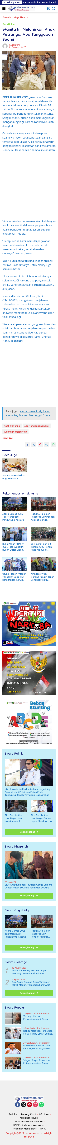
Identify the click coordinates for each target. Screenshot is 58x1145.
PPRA (43, 1128)
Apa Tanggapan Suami (36, 426)
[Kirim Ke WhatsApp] (53, 444)
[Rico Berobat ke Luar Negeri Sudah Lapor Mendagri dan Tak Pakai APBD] (42, 806)
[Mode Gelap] (48, 8)
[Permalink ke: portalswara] (5, 45)
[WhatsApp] (41, 1105)
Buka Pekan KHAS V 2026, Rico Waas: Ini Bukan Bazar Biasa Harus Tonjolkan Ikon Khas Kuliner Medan (13, 547)
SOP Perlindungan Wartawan (28, 1125)
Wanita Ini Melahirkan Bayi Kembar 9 (13, 477)
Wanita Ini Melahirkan (15, 431)
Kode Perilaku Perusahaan (29, 1121)
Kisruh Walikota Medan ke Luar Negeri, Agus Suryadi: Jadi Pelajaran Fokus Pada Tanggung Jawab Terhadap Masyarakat (28, 792)
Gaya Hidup (8, 24)
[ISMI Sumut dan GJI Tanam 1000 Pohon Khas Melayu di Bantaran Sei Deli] (43, 534)
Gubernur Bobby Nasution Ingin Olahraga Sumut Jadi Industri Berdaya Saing (29, 972)
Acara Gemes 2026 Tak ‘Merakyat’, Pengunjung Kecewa (13, 516)
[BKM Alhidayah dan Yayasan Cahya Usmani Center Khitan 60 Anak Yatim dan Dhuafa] (29, 865)
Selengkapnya (28, 831)
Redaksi (13, 1114)
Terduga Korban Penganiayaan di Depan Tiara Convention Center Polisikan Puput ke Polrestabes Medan (36, 1018)
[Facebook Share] (27, 444)
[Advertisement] (29, 185)
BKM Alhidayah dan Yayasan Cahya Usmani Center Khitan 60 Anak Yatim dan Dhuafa (28, 886)
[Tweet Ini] (33, 444)
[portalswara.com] (21, 8)
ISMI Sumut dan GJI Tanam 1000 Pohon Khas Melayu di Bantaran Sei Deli (41, 547)
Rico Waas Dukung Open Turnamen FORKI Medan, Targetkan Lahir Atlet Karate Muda (31, 983)
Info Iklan (44, 1114)
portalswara (14, 44)
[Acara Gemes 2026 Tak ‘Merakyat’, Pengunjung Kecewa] (14, 504)
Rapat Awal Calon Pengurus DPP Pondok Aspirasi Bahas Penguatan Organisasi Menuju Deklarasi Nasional (43, 516)
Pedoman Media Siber (25, 1128)
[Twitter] (23, 1105)
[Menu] (4, 8)
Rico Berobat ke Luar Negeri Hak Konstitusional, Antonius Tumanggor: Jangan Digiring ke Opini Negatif (16, 818)
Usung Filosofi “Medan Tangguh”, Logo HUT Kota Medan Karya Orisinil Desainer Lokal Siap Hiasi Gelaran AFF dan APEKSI (14, 576)
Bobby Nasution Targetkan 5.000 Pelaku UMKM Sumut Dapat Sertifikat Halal (38, 1032)
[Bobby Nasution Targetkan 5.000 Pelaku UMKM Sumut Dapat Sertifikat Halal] (13, 1033)
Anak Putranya (12, 426)
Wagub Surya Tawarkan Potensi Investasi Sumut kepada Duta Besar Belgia (37, 1062)
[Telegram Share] (46, 444)
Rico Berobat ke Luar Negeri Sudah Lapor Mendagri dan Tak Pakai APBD (42, 818)
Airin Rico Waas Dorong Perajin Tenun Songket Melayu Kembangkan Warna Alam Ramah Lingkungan (42, 576)
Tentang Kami (28, 1114)
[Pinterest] (29, 1105)
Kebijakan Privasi (29, 1117)
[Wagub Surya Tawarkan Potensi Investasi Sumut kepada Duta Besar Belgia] (13, 1063)
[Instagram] (35, 1105)
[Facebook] (17, 1105)
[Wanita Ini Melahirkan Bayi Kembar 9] (14, 465)
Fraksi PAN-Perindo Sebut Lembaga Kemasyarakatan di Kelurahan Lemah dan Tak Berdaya (38, 1047)
